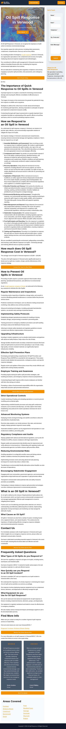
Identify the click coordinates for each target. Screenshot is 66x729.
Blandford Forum (28, 708)
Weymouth (26, 716)
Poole (25, 705)
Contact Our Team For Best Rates (23, 267)
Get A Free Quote (22, 693)
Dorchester (26, 713)
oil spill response (26, 54)
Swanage (26, 711)
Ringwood (4, 628)
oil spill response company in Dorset (15, 286)
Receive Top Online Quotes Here (23, 547)
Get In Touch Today (22, 78)
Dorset (5, 716)
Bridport (25, 718)
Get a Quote (21, 32)
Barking (27, 628)
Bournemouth (7, 714)
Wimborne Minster (19, 628)
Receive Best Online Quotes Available (22, 391)
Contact (61, 2)
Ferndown (10, 628)
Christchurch (6, 711)
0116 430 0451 (34, 2)
